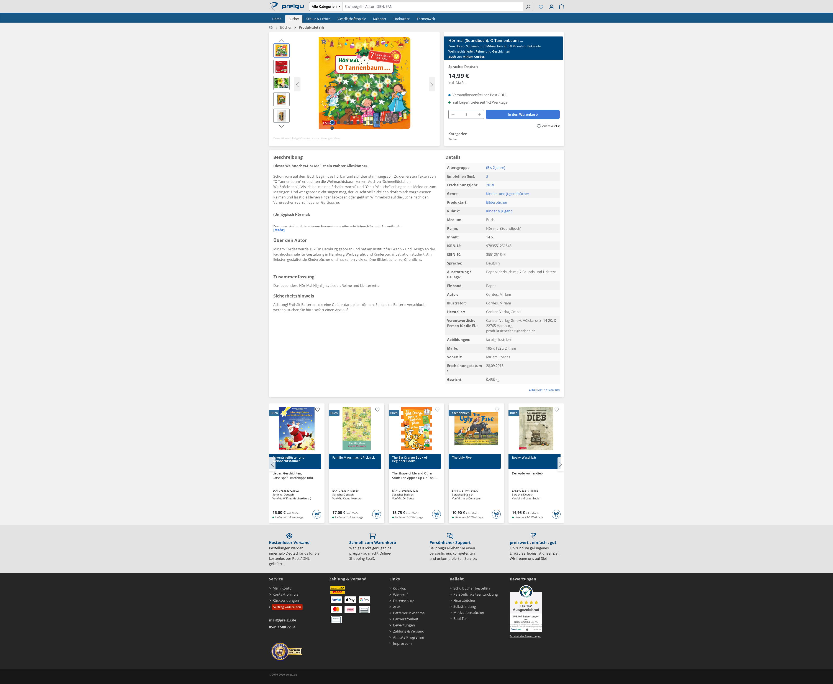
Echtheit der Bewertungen (525, 636)
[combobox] (433, 6)
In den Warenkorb (523, 114)
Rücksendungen (286, 600)
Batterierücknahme (409, 613)
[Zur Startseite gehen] (286, 6)
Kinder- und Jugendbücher (507, 193)
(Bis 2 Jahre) (495, 167)
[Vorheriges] (297, 84)
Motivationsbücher (468, 612)
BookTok (460, 618)
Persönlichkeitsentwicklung (475, 594)
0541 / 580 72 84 (282, 627)
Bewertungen (404, 625)
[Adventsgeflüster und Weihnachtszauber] (296, 428)
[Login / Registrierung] (551, 6)
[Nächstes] (432, 84)
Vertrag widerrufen (287, 607)
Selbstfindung (464, 606)
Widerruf (400, 594)
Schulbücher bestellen (471, 588)
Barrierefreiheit (405, 619)
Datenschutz (403, 600)
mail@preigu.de (282, 620)
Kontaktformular (286, 594)
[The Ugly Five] (476, 428)
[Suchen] (528, 6)
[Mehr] (279, 230)
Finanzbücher (464, 600)
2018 (490, 185)
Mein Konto (282, 588)
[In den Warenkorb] (316, 514)
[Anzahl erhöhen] (479, 114)
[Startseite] (271, 27)
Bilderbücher (496, 202)
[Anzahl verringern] (452, 114)
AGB (396, 607)
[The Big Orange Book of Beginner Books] (416, 428)
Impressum (402, 643)
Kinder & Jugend (499, 211)
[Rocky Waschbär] (536, 428)
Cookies (399, 588)
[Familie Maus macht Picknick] (356, 428)
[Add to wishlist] (317, 410)
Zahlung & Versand (408, 631)
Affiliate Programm (408, 637)
